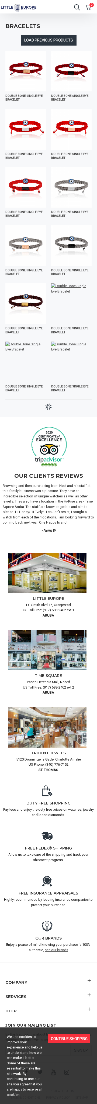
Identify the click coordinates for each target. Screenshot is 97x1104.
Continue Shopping (69, 1039)
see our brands (56, 950)
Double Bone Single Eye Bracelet (24, 97)
